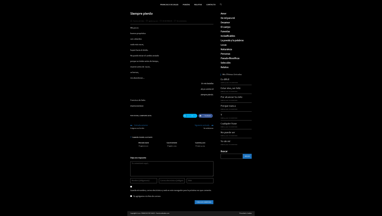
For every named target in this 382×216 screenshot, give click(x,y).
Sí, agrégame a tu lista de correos (147, 196)
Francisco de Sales (138, 21)
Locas (224, 45)
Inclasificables (228, 36)
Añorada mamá (143, 143)
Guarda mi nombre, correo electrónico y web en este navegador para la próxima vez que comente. (170, 191)
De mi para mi (139, 106)
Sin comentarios (182, 21)
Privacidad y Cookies (245, 213)
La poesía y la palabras (232, 40)
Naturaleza (226, 49)
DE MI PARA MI (167, 21)
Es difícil (225, 79)
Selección (226, 63)
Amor (223, 14)
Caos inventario (172, 143)
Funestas (225, 31)
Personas (225, 54)
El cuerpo (225, 27)
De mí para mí (228, 18)
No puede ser (228, 132)
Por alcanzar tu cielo (231, 97)
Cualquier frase (229, 124)
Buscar (224, 151)
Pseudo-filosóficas (230, 58)
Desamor (225, 22)
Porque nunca (228, 106)
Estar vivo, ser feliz (231, 88)
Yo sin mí (225, 141)
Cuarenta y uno (200, 143)
